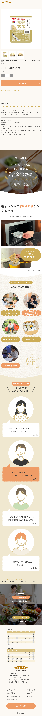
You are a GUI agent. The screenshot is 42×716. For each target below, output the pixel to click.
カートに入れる (21, 83)
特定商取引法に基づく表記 (14, 696)
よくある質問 (10, 693)
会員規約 (29, 693)
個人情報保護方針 (11, 699)
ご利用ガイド (10, 690)
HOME (3, 579)
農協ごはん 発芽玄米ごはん (15, 579)
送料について (31, 690)
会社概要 (29, 696)
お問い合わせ (20, 706)
